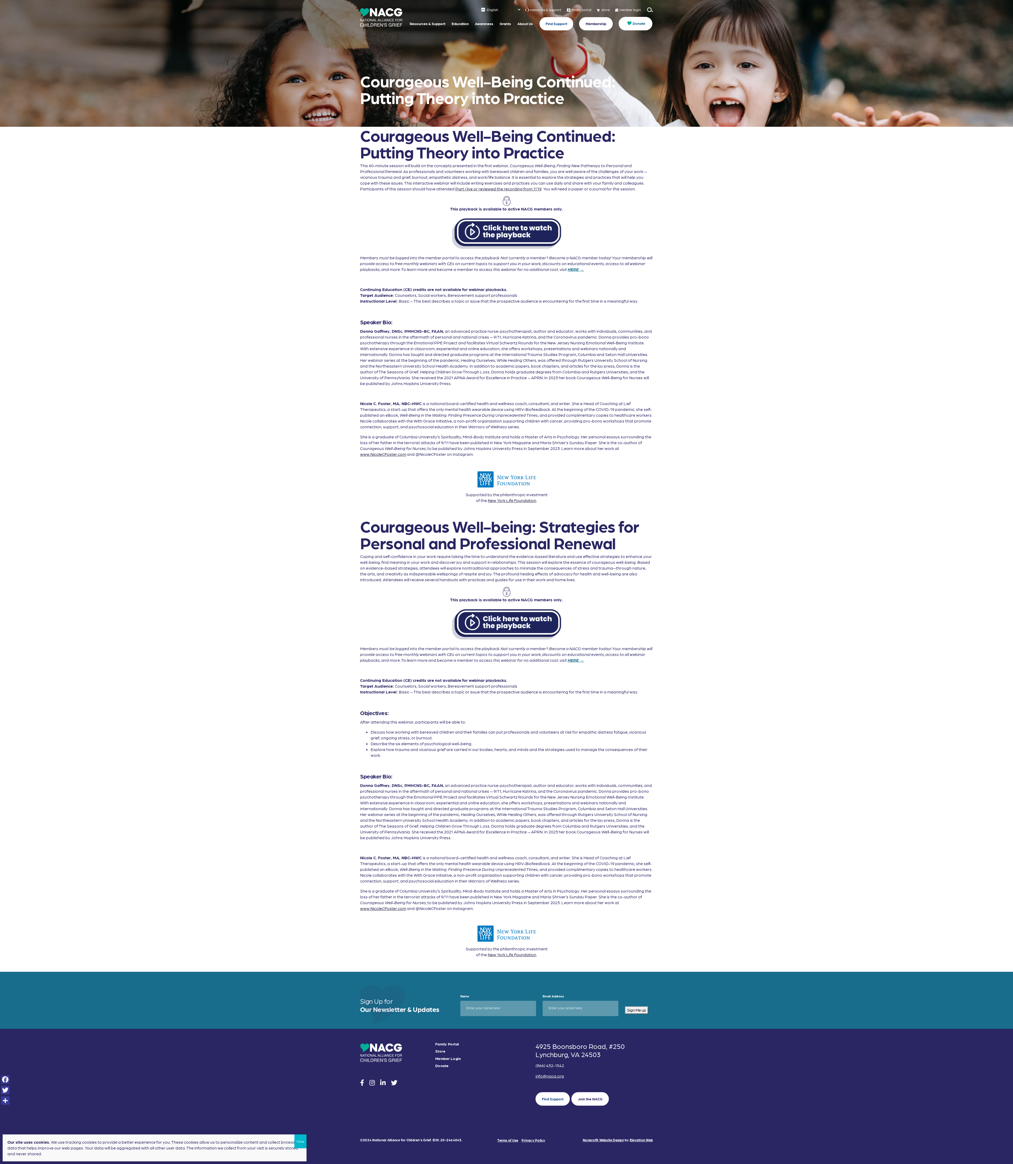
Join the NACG (590, 1099)
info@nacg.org (550, 1075)
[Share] (5, 1100)
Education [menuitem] (460, 23)
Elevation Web (641, 1140)
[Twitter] (5, 1090)
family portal (581, 10)
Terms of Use (507, 1140)
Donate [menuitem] (639, 23)
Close (300, 1141)
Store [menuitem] (440, 1051)
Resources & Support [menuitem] (427, 23)
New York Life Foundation (512, 500)
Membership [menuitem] (596, 23)
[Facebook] (5, 1079)
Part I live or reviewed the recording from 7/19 (498, 188)
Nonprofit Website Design (603, 1140)
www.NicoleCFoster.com (383, 454)
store (605, 10)
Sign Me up (636, 1010)
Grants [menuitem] (505, 23)
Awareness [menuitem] (484, 23)
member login (630, 10)
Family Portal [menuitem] (447, 1044)
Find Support (552, 1099)
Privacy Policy (533, 1140)
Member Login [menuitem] (448, 1058)
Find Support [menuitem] (556, 23)
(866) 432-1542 (550, 1065)
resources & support (545, 10)
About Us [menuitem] (525, 23)
